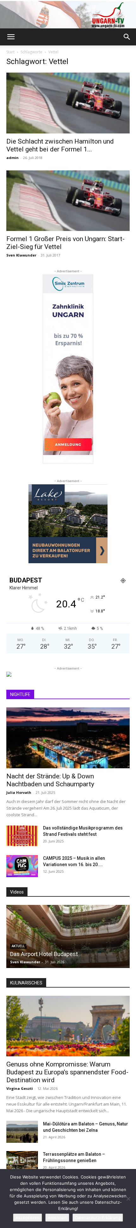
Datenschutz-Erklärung (98, 1217)
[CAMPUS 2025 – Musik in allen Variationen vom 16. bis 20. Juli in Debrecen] (22, 866)
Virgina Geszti (19, 1088)
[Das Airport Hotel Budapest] (68, 936)
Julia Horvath (18, 792)
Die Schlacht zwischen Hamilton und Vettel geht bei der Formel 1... (60, 145)
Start (10, 52)
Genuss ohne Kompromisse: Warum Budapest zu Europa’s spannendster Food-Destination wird (67, 1072)
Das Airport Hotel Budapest (44, 954)
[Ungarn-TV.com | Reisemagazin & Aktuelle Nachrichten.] (68, 14)
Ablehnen (57, 1217)
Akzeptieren (27, 1217)
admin (12, 157)
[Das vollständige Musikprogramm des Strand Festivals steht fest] (22, 836)
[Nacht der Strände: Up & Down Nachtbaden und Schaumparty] (68, 737)
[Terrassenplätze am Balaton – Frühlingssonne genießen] (22, 1162)
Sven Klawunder (21, 255)
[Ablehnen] (128, 1199)
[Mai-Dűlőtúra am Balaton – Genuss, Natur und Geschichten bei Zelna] (22, 1132)
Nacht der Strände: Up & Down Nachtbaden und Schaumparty (50, 780)
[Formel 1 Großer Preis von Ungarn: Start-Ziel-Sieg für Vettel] (68, 200)
